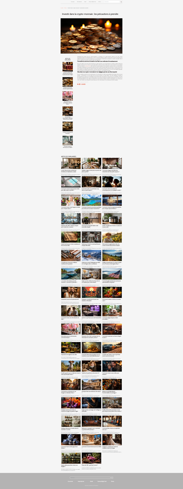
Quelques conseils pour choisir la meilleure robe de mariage (110, 447)
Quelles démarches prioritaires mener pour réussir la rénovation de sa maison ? (112, 410)
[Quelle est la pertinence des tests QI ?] (91, 365)
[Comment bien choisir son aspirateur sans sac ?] (112, 421)
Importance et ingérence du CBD (69, 354)
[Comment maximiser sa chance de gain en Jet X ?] (112, 329)
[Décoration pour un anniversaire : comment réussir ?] (68, 95)
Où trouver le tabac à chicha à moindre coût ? (111, 300)
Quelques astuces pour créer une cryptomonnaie (68, 88)
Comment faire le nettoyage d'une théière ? (69, 447)
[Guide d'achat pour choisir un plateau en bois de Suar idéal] (71, 237)
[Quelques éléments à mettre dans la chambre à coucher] (71, 421)
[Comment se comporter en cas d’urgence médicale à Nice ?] (71, 384)
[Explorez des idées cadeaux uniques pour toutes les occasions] (71, 218)
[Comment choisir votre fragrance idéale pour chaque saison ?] (71, 200)
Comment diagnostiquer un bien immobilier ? (110, 318)
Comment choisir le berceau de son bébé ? (91, 447)
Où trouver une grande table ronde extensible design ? (90, 226)
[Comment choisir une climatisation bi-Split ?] (71, 310)
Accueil (62, 7)
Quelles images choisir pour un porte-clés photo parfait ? (91, 171)
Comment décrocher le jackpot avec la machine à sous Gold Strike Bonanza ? (91, 355)
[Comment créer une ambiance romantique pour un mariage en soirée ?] (112, 181)
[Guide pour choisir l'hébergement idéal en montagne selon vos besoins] (91, 255)
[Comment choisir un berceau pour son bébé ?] (68, 140)
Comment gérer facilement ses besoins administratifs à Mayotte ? (111, 281)
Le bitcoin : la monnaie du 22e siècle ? (68, 133)
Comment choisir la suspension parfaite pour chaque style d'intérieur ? (111, 207)
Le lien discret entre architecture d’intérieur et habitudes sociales (68, 171)
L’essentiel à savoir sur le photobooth (70, 299)
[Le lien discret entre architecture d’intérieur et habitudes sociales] (71, 163)
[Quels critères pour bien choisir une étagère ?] (71, 458)
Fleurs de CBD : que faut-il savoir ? (90, 465)
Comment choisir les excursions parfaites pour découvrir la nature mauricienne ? (91, 207)
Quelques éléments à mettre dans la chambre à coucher (69, 429)
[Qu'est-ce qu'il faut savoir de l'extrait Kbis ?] (91, 310)
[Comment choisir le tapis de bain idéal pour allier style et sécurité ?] (71, 181)
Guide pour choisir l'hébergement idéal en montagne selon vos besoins (91, 263)
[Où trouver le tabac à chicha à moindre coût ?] (112, 292)
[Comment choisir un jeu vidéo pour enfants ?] (112, 365)
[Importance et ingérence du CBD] (71, 347)
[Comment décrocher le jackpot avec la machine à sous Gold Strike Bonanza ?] (91, 347)
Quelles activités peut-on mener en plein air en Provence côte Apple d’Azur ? (111, 263)
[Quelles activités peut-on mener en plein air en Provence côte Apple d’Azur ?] (112, 255)
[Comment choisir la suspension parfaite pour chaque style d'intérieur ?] (112, 200)
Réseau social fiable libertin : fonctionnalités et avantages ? (109, 392)
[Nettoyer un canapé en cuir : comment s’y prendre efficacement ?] (91, 421)
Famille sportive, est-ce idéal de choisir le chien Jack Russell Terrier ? (70, 373)
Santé (85, 1)
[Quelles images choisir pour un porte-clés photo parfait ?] (91, 163)
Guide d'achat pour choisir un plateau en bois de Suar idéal (70, 244)
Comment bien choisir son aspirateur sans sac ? (111, 429)
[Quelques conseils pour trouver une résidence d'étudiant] (91, 292)
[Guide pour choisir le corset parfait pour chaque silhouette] (91, 237)
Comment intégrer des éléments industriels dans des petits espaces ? (110, 171)
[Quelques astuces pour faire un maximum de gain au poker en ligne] (71, 402)
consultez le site (88, 66)
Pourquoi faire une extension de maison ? (91, 392)
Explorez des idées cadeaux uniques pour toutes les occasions (69, 226)
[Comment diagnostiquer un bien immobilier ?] (112, 310)
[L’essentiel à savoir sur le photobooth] (71, 292)
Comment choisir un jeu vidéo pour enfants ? (110, 373)
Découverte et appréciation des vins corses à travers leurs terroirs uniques (111, 244)
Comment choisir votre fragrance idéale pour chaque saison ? (70, 207)
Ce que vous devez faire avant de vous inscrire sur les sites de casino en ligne (68, 73)
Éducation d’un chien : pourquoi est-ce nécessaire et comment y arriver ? (91, 336)
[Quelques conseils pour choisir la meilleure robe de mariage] (112, 439)
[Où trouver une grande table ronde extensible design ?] (91, 218)
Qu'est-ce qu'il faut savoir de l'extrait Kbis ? (91, 318)
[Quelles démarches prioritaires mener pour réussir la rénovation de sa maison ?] (112, 402)
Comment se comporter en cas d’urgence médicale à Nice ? (68, 392)
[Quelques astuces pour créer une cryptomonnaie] (68, 81)
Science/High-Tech (92, 1)
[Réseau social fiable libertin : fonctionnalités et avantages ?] (112, 384)
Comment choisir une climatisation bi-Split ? (70, 318)
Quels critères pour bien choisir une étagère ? (69, 465)
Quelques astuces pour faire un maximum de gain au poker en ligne (69, 410)
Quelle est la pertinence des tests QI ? (90, 373)
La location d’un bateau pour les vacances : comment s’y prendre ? (69, 281)
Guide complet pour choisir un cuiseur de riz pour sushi (112, 226)
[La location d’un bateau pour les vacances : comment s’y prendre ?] (71, 273)
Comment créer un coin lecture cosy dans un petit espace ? (90, 189)
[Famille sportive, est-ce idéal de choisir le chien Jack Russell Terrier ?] (71, 365)
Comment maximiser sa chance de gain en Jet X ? (111, 336)
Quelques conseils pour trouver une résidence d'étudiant (90, 300)
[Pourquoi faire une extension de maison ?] (91, 384)
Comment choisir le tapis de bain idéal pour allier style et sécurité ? (70, 189)
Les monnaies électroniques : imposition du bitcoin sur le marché (68, 118)
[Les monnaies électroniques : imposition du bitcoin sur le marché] (68, 111)
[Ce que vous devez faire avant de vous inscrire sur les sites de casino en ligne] (68, 66)
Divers (99, 1)
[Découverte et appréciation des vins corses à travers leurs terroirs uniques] (112, 237)
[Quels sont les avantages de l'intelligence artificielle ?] (91, 402)
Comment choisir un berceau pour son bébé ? (67, 147)
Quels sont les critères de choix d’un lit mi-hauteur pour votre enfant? (91, 281)
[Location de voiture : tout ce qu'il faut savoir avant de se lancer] (112, 347)
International (79, 1)
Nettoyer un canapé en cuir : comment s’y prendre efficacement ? (91, 429)
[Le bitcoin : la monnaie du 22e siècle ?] (68, 126)
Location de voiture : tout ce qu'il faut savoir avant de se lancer (111, 355)
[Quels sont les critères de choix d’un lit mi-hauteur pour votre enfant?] (91, 273)
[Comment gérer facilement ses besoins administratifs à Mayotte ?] (112, 273)
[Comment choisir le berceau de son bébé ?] (91, 439)
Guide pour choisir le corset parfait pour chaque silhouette (91, 244)
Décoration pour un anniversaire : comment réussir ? (67, 103)
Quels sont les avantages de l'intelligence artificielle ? (91, 410)
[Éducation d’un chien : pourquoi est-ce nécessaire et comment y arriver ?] (91, 329)
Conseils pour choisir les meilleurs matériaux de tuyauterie (69, 263)
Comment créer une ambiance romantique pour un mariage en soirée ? (111, 189)
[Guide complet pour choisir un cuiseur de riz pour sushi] (112, 218)
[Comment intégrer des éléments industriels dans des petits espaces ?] (112, 163)
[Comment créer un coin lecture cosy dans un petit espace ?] (91, 181)
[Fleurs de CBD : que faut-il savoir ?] (91, 458)
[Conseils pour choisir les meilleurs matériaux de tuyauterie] (71, 255)
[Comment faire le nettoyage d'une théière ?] (71, 439)
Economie (72, 1)
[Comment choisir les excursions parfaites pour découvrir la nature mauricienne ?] (91, 200)
